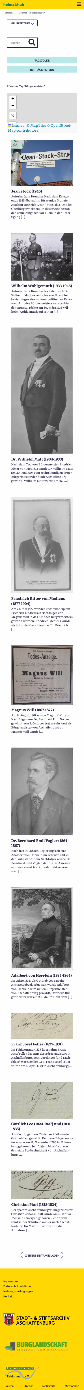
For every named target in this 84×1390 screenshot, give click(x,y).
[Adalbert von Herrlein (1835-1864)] (42, 968)
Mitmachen (72, 1386)
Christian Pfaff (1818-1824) (34, 1204)
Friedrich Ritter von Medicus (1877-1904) (38, 600)
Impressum (10, 1281)
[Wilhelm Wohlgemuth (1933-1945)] (42, 279)
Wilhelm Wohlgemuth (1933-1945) (41, 285)
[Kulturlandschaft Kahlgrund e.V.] (21, 1377)
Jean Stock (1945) (26, 191)
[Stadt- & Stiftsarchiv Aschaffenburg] (36, 1324)
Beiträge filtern (42, 69)
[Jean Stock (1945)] (42, 184)
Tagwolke (42, 60)
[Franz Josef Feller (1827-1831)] (42, 1037)
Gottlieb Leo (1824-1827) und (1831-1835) (41, 1126)
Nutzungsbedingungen (18, 1291)
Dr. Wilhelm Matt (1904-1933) (37, 459)
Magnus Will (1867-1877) (32, 709)
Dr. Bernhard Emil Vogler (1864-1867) (40, 843)
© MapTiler (36, 125)
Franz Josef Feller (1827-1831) (37, 1044)
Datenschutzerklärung (17, 1286)
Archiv (28, 1386)
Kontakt (8, 1296)
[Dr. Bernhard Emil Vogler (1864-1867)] (42, 834)
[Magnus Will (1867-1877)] (42, 703)
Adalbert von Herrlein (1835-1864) (41, 975)
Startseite (10, 12)
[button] (12, 98)
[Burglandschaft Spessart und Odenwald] (36, 1351)
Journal (10, 1386)
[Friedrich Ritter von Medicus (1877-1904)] (42, 591)
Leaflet (17, 125)
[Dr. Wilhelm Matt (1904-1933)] (42, 452)
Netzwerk (48, 1386)
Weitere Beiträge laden (42, 1255)
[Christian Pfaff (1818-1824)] (42, 1197)
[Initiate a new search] (12, 115)
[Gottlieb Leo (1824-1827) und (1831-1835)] (42, 1117)
